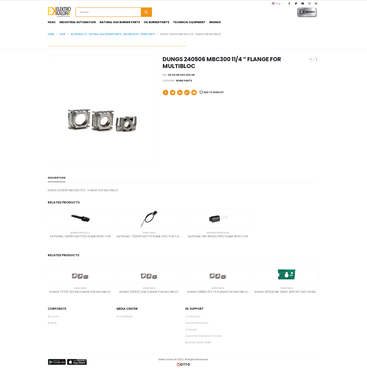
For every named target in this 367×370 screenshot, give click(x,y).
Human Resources (196, 322)
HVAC (52, 22)
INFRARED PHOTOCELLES (218, 232)
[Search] (146, 12)
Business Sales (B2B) (198, 342)
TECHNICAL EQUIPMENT (189, 22)
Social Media (125, 316)
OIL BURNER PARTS (156, 22)
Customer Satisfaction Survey (203, 335)
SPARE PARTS (184, 80)
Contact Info (193, 316)
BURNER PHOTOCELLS (80, 232)
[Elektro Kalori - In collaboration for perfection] (59, 12)
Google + (187, 92)
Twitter (173, 92)
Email (194, 92)
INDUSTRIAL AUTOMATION (77, 22)
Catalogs (191, 329)
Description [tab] (56, 178)
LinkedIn (180, 92)
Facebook (165, 92)
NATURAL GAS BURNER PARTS (120, 22)
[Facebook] (289, 3)
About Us (53, 316)
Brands (52, 322)
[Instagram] (309, 3)
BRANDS (215, 22)
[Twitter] (296, 3)
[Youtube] (302, 3)
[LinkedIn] (316, 3)
